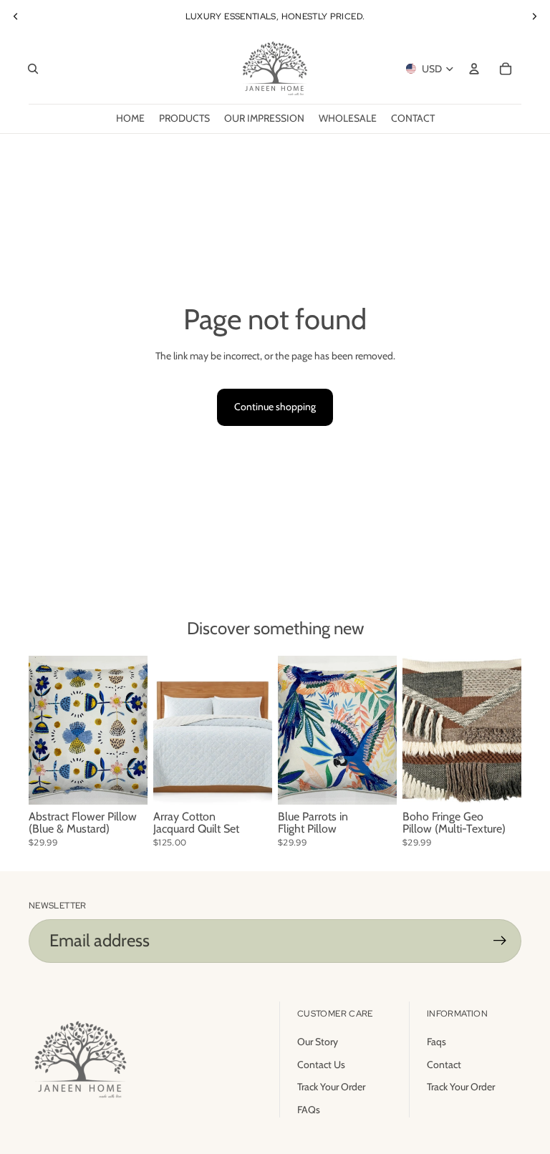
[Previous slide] (16, 16)
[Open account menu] (474, 68)
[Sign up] (500, 941)
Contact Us (321, 1064)
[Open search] (33, 68)
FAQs (308, 1109)
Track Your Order (331, 1086)
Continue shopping (275, 406)
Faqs (436, 1041)
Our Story (317, 1041)
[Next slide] (534, 16)
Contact (444, 1064)
